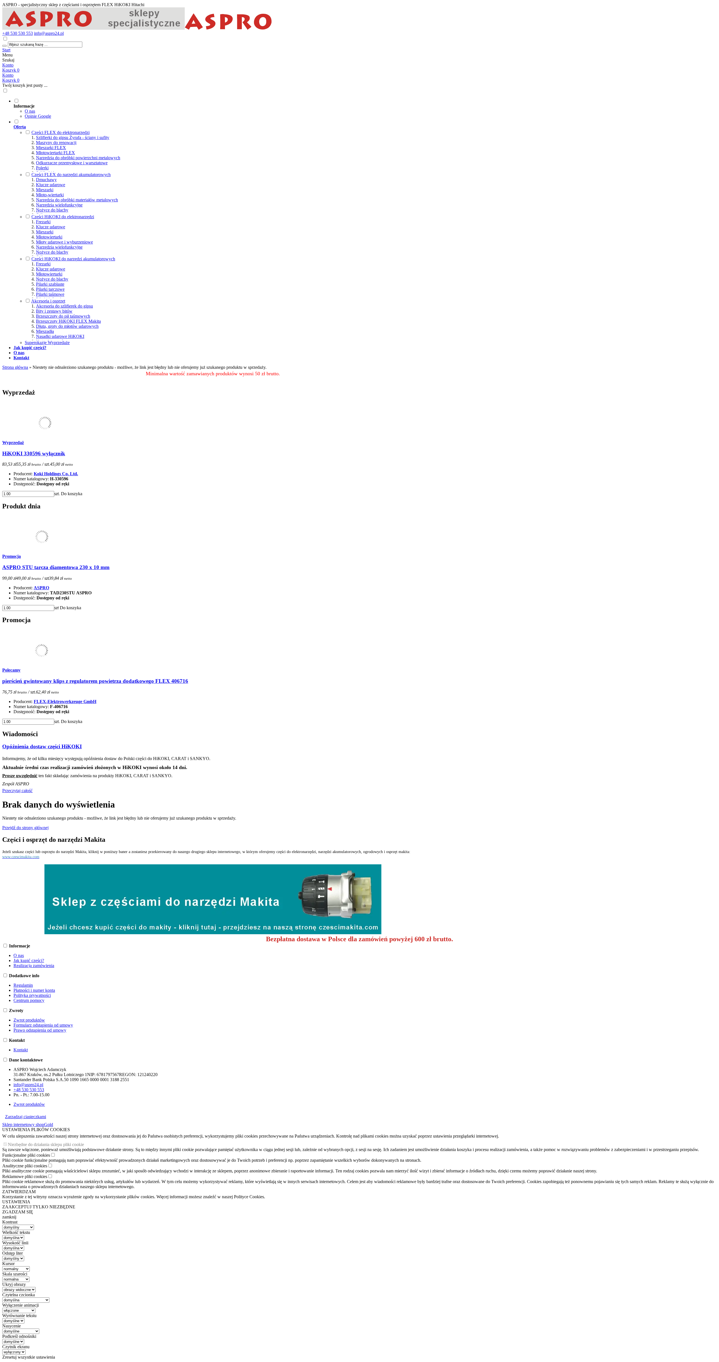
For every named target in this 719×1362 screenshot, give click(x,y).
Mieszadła (45, 331)
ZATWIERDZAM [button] (19, 1191)
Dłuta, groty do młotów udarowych (67, 326)
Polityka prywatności (32, 995)
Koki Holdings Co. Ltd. (56, 473)
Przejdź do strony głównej (25, 827)
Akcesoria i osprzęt (48, 301)
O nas (30, 111)
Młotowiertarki (49, 237)
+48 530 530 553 (17, 33)
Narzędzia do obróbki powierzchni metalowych (78, 157)
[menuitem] (218, 108)
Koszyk (10, 80)
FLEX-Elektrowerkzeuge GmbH (65, 701)
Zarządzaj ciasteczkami (25, 1116)
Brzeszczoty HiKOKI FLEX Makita (68, 321)
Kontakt (20, 1049)
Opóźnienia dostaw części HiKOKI (42, 746)
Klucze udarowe (50, 184)
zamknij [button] (9, 1217)
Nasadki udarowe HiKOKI (60, 336)
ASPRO (41, 587)
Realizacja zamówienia (33, 965)
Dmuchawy (46, 179)
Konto (7, 65)
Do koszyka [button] (71, 493)
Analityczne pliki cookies (24, 1165)
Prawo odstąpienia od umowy (39, 1030)
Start (6, 49)
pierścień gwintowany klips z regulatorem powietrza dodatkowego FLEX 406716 (95, 681)
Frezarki (43, 221)
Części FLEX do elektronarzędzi (60, 132)
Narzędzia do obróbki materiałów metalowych (77, 199)
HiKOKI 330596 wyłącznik (33, 453)
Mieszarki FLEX (51, 147)
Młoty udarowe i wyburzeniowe (64, 242)
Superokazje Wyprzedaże (47, 342)
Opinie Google (38, 116)
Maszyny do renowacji (56, 142)
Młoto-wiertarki (50, 194)
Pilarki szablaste (50, 284)
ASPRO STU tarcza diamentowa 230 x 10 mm (56, 567)
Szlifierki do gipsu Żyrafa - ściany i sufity (72, 137)
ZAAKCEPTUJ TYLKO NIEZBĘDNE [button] (38, 1206)
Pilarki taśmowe (50, 294)
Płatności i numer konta (34, 990)
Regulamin (23, 985)
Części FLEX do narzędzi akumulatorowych (71, 174)
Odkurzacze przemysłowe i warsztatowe (72, 162)
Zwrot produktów (29, 1020)
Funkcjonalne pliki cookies (26, 1155)
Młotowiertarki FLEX (55, 152)
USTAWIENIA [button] (16, 1201)
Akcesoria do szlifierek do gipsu (64, 306)
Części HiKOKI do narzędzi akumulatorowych (73, 258)
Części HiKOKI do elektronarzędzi (62, 216)
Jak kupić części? (28, 960)
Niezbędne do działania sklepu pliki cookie (46, 1144)
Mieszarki (44, 189)
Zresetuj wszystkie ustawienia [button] (28, 1357)
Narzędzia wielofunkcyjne (59, 205)
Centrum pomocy (28, 1000)
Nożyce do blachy (52, 210)
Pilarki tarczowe (50, 289)
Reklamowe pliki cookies (24, 1176)
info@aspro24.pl (49, 33)
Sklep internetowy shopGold (27, 1124)
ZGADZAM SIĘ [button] (17, 1211)
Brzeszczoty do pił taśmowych (63, 316)
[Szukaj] (4, 46)
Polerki (42, 167)
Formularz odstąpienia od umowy (43, 1025)
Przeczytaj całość (17, 790)
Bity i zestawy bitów (54, 311)
